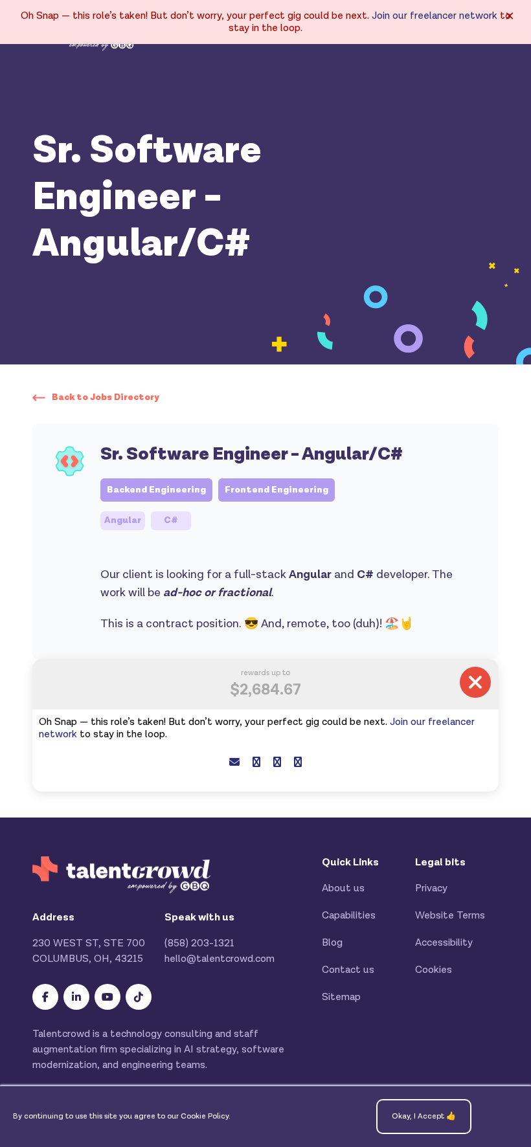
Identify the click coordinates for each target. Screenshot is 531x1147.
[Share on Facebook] (256, 763)
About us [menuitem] (343, 888)
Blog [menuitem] (332, 943)
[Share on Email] (234, 763)
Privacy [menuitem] (431, 888)
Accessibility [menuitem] (444, 943)
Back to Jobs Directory (105, 397)
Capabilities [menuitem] (349, 915)
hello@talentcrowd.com (219, 959)
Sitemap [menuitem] (341, 997)
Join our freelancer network (434, 16)
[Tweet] (277, 763)
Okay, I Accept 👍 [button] (424, 1116)
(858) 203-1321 (199, 943)
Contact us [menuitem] (348, 970)
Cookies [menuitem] (433, 970)
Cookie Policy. (206, 1116)
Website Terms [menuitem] (450, 915)
